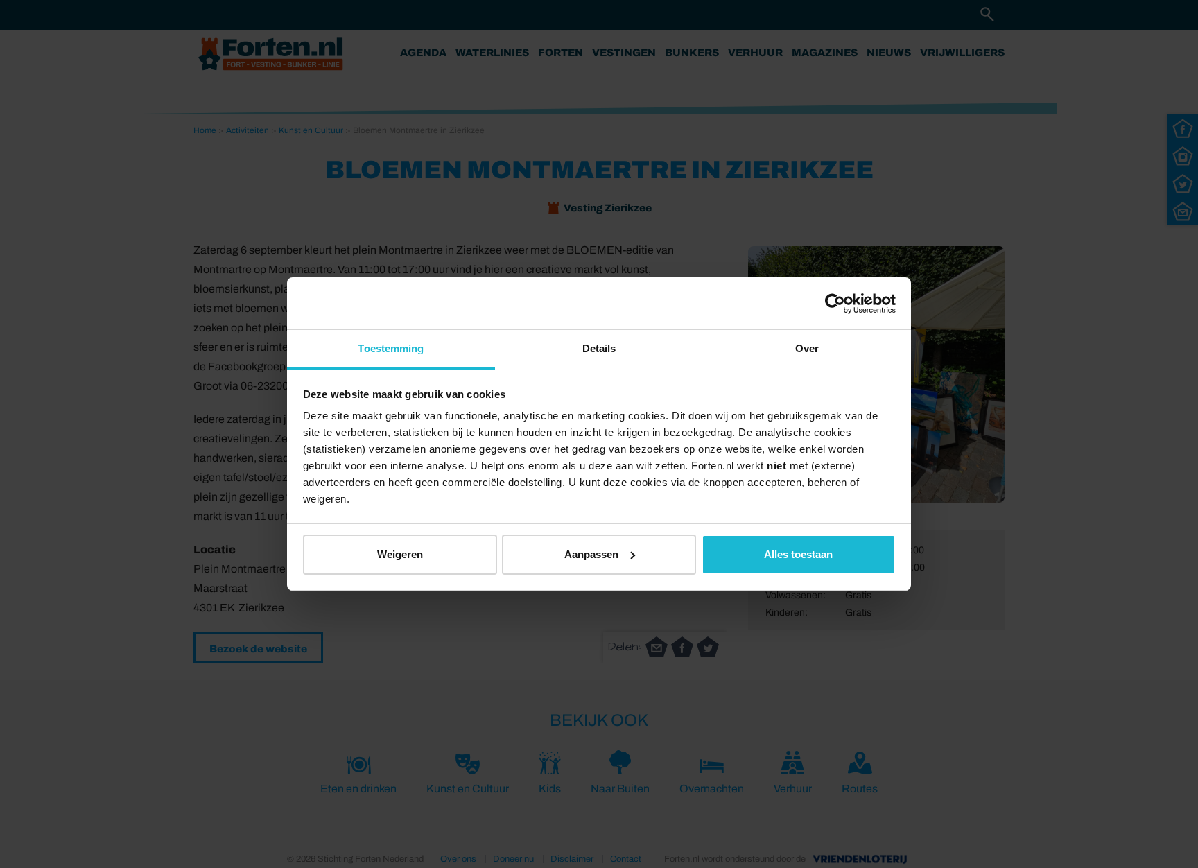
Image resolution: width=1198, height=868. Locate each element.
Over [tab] (807, 348)
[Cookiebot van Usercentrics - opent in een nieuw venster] (835, 303)
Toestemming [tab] (391, 348)
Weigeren (400, 554)
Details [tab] (599, 348)
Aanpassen (591, 554)
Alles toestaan (798, 554)
